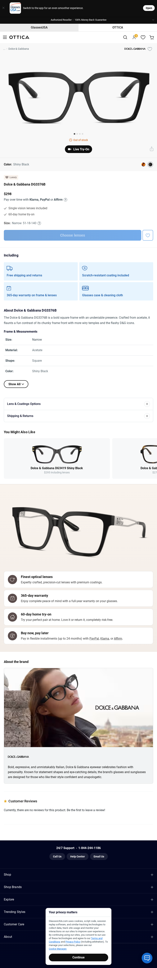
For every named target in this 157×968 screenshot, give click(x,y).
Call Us (57, 856)
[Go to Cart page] (152, 37)
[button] (78, 20)
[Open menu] (4, 37)
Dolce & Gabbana (18, 48)
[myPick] (150, 49)
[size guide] (39, 223)
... (4, 48)
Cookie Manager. (58, 948)
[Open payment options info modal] (65, 199)
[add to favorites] (147, 235)
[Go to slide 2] (77, 134)
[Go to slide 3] (80, 134)
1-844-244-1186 (89, 848)
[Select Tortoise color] (143, 164)
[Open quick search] (125, 37)
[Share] (151, 149)
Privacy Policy (72, 941)
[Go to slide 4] (82, 134)
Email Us (99, 856)
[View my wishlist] (143, 37)
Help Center (77, 856)
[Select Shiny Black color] (150, 164)
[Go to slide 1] (74, 134)
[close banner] (3, 8)
